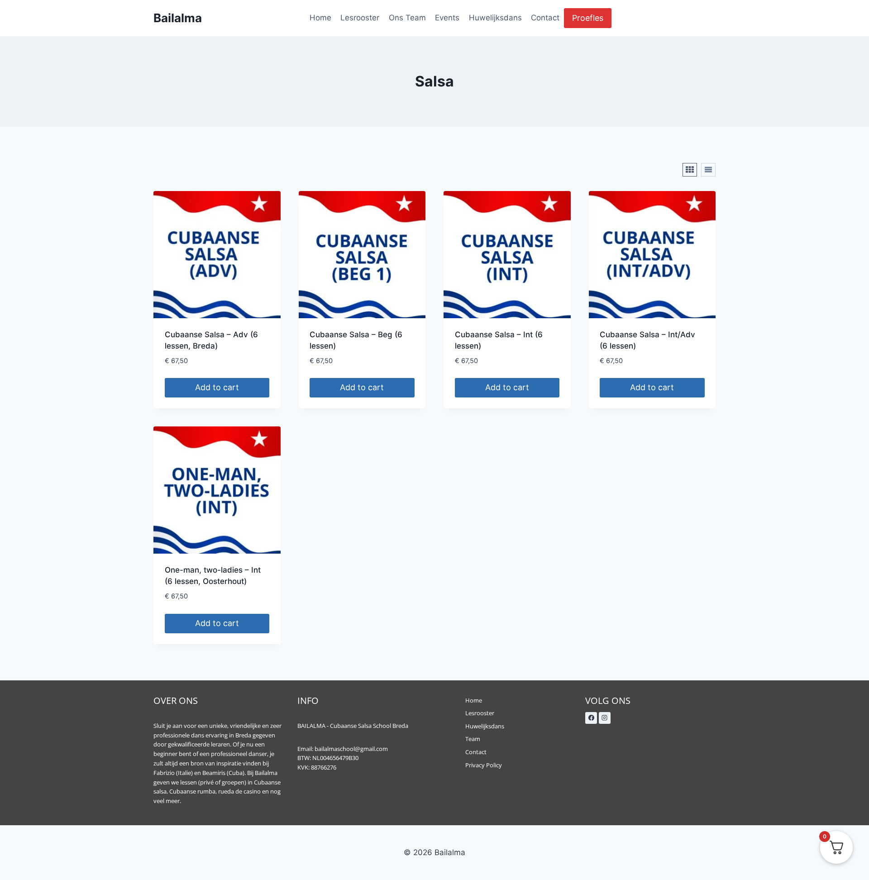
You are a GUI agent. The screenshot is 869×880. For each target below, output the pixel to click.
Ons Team (407, 17)
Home (320, 17)
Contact (545, 17)
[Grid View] (690, 170)
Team (472, 739)
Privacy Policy (483, 765)
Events (447, 17)
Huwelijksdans (495, 17)
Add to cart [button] (217, 387)
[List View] (708, 170)
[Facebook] (591, 718)
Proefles (587, 18)
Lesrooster (359, 17)
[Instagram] (605, 718)
